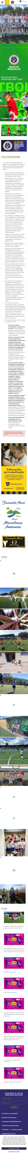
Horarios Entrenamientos (11, 1121)
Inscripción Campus (9, 1117)
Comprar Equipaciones (10, 1125)
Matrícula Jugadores (10, 1113)
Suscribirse (14, 1107)
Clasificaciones (16, 1129)
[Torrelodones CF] (12, 2)
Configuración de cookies (14, 1151)
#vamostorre (21, 951)
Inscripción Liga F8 (8, 1133)
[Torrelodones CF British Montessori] (14, 917)
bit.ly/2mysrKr (18, 928)
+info (24, 1144)
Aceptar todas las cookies (14, 1148)
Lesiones (5, 1129)
